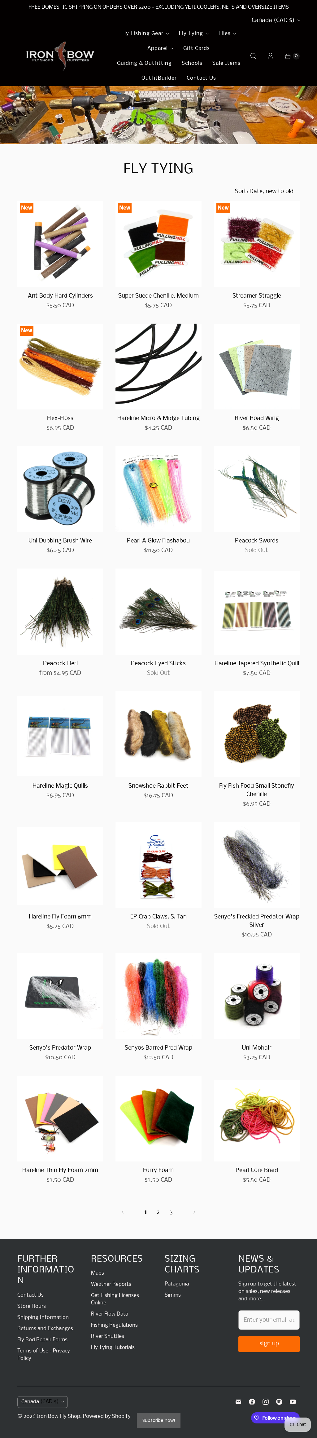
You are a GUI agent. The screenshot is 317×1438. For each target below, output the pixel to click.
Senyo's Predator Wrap (60, 1048)
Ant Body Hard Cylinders (60, 296)
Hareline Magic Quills (60, 786)
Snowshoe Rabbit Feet (158, 786)
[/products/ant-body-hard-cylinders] (60, 244)
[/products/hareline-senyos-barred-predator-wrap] (158, 996)
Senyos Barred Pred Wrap (158, 1048)
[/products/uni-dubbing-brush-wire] (60, 489)
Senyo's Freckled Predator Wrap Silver (256, 921)
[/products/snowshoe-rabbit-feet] (158, 734)
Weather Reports (111, 1284)
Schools (192, 63)
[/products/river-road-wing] (257, 366)
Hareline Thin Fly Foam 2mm (60, 1170)
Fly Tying (191, 34)
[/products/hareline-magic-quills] (60, 734)
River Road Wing (257, 418)
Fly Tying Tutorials (113, 1348)
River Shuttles (107, 1336)
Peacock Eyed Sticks (158, 664)
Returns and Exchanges (45, 1329)
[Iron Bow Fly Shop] (60, 56)
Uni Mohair (256, 1048)
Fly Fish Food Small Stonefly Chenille (256, 790)
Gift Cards (196, 48)
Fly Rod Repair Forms (42, 1340)
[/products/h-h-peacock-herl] (60, 611)
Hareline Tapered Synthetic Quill (257, 664)
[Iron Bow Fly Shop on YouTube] (293, 1401)
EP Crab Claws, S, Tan (158, 917)
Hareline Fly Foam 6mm (60, 917)
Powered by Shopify (107, 1416)
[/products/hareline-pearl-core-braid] (257, 1118)
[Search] (253, 56)
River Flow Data (109, 1314)
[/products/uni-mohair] (257, 996)
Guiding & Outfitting (144, 63)
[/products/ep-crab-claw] (158, 865)
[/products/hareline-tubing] (158, 366)
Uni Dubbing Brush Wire (60, 541)
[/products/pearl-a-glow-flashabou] (158, 489)
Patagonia (177, 1284)
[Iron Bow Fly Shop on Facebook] (252, 1401)
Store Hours (31, 1306)
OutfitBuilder (159, 78)
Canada (273, 20)
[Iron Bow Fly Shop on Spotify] (279, 1401)
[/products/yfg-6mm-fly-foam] (60, 865)
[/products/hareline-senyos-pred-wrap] (60, 996)
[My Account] (270, 56)
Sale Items (226, 63)
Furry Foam (158, 1170)
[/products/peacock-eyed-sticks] (158, 611)
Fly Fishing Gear (142, 34)
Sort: (264, 191)
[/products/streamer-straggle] (257, 244)
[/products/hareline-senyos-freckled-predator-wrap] (257, 865)
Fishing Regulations (114, 1325)
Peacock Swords (256, 541)
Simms (173, 1295)
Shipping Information (43, 1318)
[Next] (194, 1212)
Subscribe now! (158, 1420)
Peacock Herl (60, 664)
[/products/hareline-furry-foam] (158, 1118)
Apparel (157, 48)
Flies (225, 34)
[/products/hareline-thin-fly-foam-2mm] (60, 1118)
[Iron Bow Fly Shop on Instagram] (265, 1401)
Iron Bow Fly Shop (58, 1416)
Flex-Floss (60, 418)
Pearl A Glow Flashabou (158, 541)
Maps (97, 1273)
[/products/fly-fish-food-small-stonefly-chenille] (257, 734)
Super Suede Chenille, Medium (158, 296)
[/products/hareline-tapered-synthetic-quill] (257, 611)
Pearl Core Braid (257, 1170)
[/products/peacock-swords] (257, 489)
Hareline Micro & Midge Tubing (158, 418)
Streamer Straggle (256, 296)
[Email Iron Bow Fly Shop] (238, 1401)
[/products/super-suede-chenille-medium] (158, 244)
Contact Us (201, 78)
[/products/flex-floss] (60, 366)
